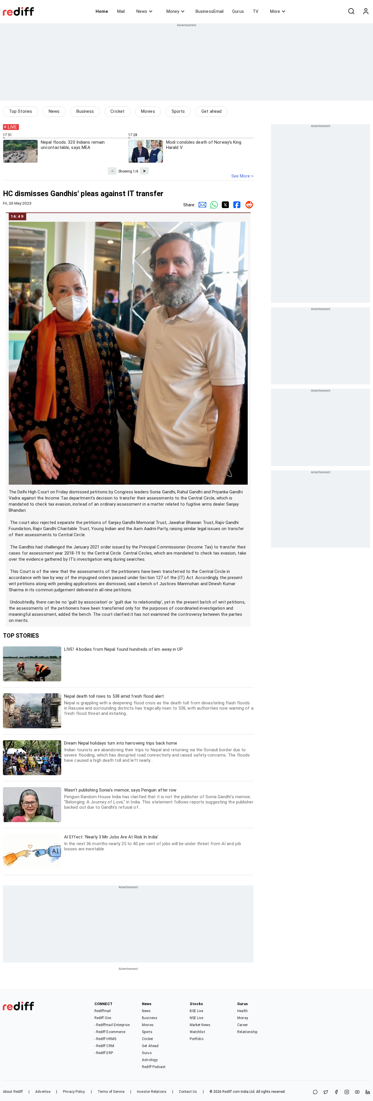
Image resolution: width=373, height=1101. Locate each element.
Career (242, 1025)
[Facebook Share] (236, 204)
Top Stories (20, 111)
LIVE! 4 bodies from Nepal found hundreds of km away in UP (123, 649)
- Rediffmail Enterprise (112, 1025)
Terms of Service (111, 1092)
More (275, 11)
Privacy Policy (74, 1092)
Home (102, 11)
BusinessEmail (210, 11)
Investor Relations (151, 1092)
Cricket (117, 111)
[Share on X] (325, 1092)
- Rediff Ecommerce (110, 1032)
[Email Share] (201, 204)
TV (255, 11)
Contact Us (188, 1092)
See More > (242, 176)
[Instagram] (346, 1092)
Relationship (247, 1032)
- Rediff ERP (103, 1053)
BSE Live (196, 1011)
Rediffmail (102, 1011)
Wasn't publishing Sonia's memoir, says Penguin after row (159, 798)
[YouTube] (357, 1092)
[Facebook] (336, 1092)
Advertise (42, 1092)
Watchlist (197, 1032)
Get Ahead (150, 1046)
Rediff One (102, 1018)
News (141, 11)
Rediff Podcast (154, 1067)
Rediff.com (231, 1092)
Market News (200, 1025)
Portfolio (196, 1039)
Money (172, 11)
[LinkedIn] (367, 1092)
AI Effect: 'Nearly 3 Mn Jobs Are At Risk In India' (152, 843)
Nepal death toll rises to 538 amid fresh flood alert (159, 705)
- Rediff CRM (104, 1046)
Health (242, 1011)
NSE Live (196, 1018)
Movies (148, 111)
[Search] (351, 11)
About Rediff (13, 1092)
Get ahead (211, 111)
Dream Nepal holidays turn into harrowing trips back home (157, 752)
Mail (121, 11)
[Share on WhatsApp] (315, 1092)
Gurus (238, 11)
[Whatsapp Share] (213, 204)
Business (85, 111)
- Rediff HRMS (105, 1039)
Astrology (150, 1060)
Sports (178, 111)
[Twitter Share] (224, 204)
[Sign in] (365, 11)
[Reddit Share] (248, 204)
